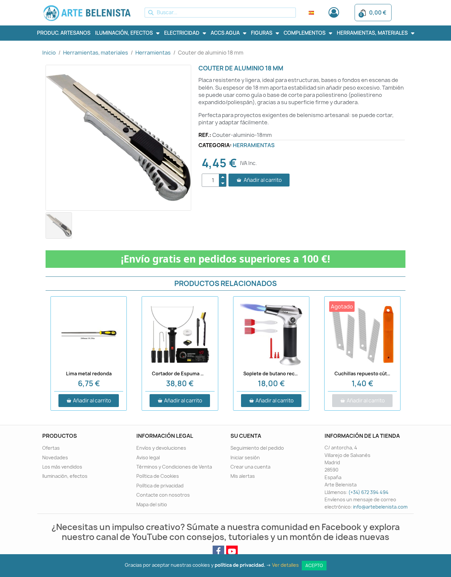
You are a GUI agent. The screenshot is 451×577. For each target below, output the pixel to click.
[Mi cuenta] (334, 12)
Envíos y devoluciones (161, 448)
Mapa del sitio (151, 504)
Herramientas (254, 145)
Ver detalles (286, 565)
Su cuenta (245, 435)
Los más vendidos (62, 467)
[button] (259, 180)
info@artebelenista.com (380, 507)
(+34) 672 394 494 (368, 492)
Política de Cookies (157, 476)
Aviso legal (148, 457)
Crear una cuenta (250, 467)
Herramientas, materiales (372, 32)
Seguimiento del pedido (257, 448)
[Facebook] (218, 551)
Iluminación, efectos (124, 32)
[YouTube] (232, 551)
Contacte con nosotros (163, 495)
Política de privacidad (160, 485)
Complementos (305, 32)
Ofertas (51, 448)
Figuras (261, 32)
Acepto (314, 565)
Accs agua (225, 32)
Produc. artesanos (63, 32)
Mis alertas (242, 476)
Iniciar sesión (245, 457)
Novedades (55, 457)
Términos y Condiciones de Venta (174, 467)
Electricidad (181, 32)
